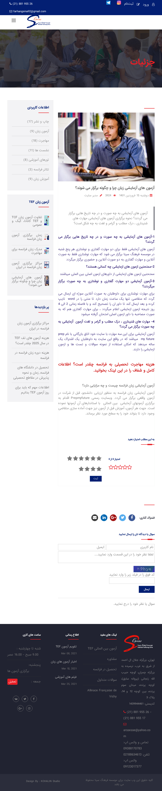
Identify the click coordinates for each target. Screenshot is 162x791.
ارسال (147, 589)
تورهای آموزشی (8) (36, 159)
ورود (146, 4)
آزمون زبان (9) (39, 131)
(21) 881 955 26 (22, 3)
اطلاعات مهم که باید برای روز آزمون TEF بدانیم (32, 390)
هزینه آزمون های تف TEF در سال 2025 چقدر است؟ (32, 341)
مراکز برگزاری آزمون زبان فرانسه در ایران (33, 326)
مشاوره (112, 659)
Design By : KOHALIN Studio (43, 781)
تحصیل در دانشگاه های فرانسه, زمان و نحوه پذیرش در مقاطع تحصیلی (31, 372)
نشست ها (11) (38, 150)
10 (81, 469)
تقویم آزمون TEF (66, 646)
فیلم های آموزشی (66, 677)
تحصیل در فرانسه (105, 669)
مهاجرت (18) (40, 140)
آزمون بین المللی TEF (102, 648)
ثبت (95, 478)
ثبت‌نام (129, 4)
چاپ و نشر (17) (38, 121)
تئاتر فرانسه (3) (38, 169)
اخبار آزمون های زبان (64, 661)
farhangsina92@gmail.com (29, 11)
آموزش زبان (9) (38, 179)
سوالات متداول (107, 679)
